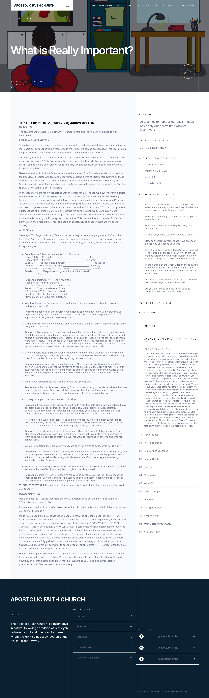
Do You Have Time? (152, 147)
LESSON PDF (147, 313)
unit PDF (150, 326)
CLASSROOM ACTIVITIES (155, 303)
